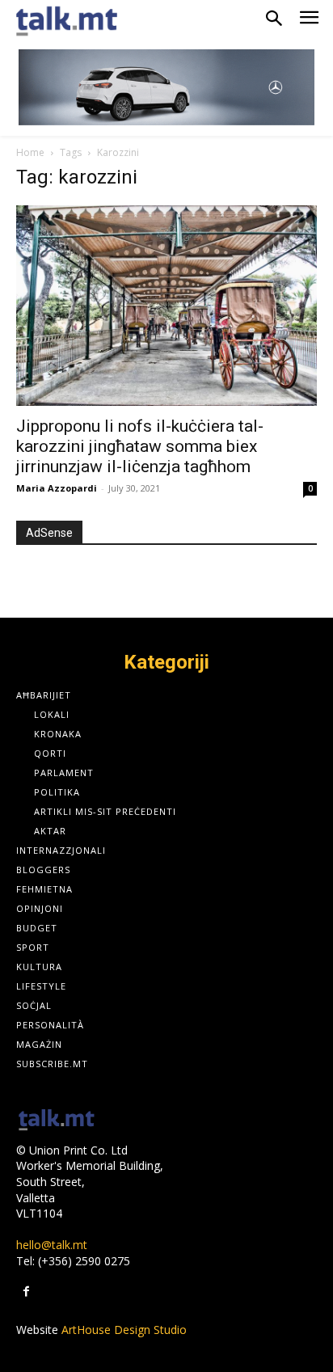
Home (30, 152)
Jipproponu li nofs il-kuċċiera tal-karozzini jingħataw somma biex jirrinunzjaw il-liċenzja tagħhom (139, 446)
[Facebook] (26, 1291)
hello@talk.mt (51, 1244)
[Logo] (56, 1121)
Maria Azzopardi (56, 488)
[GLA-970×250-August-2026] (166, 87)
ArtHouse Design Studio (124, 1329)
